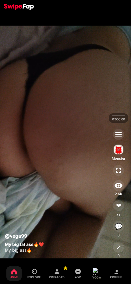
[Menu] (118, 134)
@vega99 (16, 236)
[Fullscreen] (118, 170)
